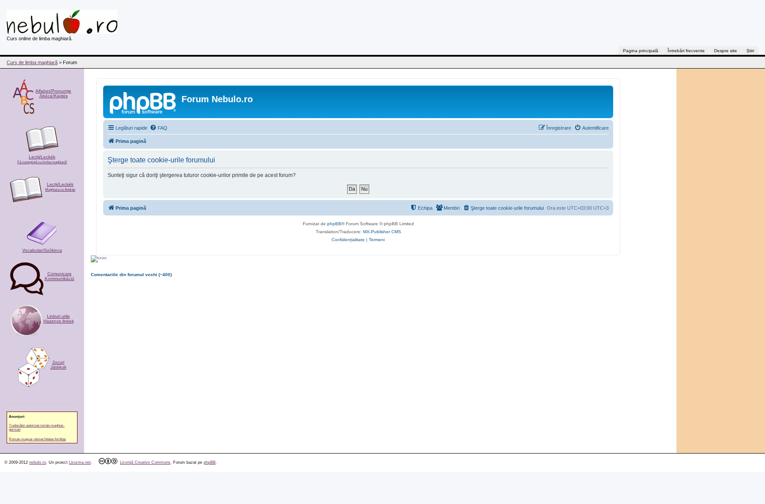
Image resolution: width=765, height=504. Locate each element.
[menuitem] (158, 128)
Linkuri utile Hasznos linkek (58, 318)
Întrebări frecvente (686, 50)
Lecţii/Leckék (42, 159)
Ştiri (750, 50)
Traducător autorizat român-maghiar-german (37, 427)
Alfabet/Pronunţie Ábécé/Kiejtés (53, 93)
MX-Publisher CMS (382, 231)
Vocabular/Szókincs (42, 250)
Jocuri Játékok (58, 364)
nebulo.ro (37, 462)
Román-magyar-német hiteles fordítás (37, 439)
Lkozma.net (80, 462)
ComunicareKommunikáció (59, 276)
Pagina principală (640, 50)
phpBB (334, 223)
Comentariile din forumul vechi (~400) (131, 274)
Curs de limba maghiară (32, 62)
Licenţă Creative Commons (145, 462)
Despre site (725, 50)
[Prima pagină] (143, 102)
